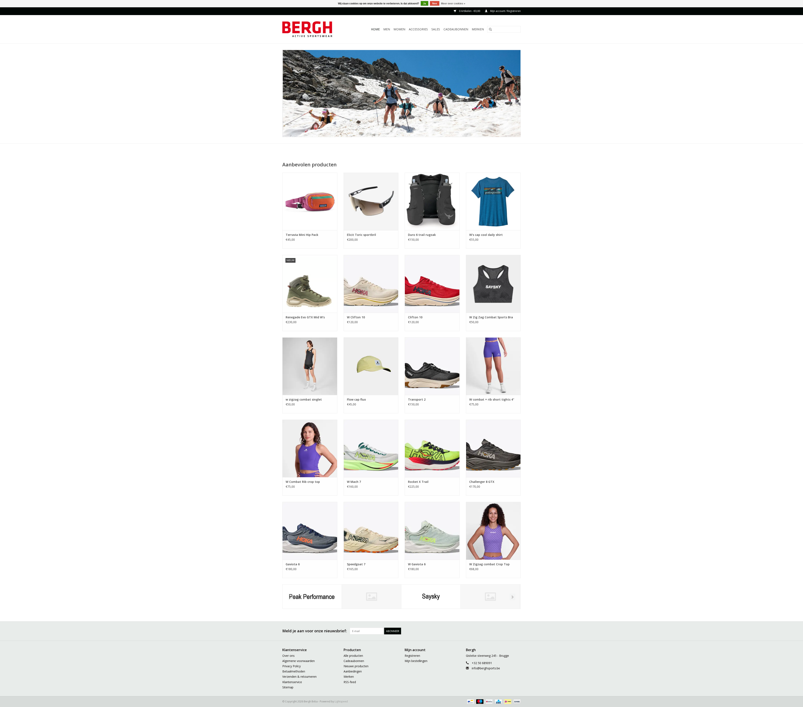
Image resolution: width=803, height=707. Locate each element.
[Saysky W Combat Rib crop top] (309, 448)
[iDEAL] (507, 701)
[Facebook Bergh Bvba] (472, 631)
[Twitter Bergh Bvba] (479, 631)
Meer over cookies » (453, 3)
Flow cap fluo (356, 399)
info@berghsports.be (486, 668)
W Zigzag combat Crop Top (489, 564)
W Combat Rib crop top (303, 482)
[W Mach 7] (371, 448)
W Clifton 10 (356, 317)
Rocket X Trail (418, 482)
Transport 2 (417, 399)
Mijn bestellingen (416, 661)
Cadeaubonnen (456, 29)
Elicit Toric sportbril (361, 235)
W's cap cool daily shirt (486, 235)
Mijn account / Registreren (505, 11)
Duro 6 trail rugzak (422, 235)
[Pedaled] (371, 597)
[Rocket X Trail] (432, 448)
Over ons (288, 656)
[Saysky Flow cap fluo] (371, 366)
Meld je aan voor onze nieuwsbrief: (314, 631)
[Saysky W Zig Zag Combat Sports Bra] (493, 283)
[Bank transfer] (516, 701)
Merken (478, 29)
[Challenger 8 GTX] (493, 448)
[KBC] (498, 701)
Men (386, 29)
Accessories (418, 29)
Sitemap (287, 687)
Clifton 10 (415, 317)
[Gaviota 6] (309, 530)
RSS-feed (350, 682)
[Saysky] (430, 597)
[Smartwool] (490, 597)
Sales (435, 29)
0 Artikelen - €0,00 (469, 11)
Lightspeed (341, 701)
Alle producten (353, 656)
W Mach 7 (354, 482)
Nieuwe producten (356, 666)
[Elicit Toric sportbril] (371, 201)
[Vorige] (290, 597)
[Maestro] (479, 701)
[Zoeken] (490, 29)
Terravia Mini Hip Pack (302, 235)
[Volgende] (512, 597)
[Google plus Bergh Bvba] (487, 631)
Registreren (412, 656)
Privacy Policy (291, 666)
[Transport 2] (432, 366)
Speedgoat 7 (356, 564)
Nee (434, 3)
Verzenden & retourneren (299, 677)
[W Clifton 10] (371, 283)
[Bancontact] (469, 701)
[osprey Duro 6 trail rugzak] (432, 201)
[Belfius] (488, 701)
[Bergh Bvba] (312, 29)
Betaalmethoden (293, 671)
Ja (424, 3)
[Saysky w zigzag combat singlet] (309, 366)
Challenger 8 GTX (481, 482)
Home (375, 29)
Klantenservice (292, 682)
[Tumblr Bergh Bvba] (509, 631)
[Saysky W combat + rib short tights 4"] (493, 366)
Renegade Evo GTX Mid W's (305, 317)
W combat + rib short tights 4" (491, 399)
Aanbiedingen (353, 671)
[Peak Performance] (312, 597)
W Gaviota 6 (417, 564)
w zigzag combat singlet (304, 399)
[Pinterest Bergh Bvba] (494, 631)
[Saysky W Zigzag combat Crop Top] (493, 530)
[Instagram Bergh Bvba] (517, 631)
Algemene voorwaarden (298, 661)
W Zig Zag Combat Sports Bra (491, 317)
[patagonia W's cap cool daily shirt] (493, 201)
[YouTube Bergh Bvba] (502, 631)
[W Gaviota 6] (432, 530)
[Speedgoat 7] (371, 530)
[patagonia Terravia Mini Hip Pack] (309, 201)
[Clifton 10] (432, 283)
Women (399, 29)
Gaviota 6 (293, 564)
